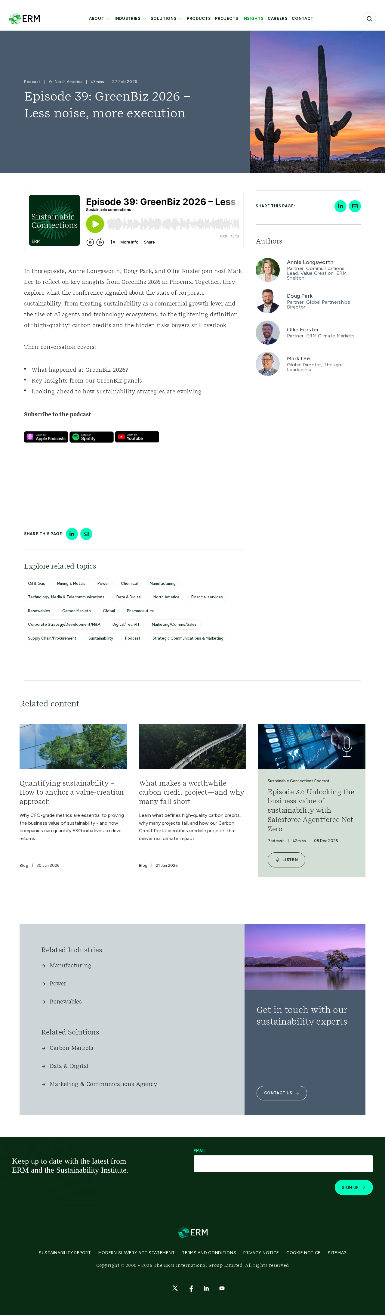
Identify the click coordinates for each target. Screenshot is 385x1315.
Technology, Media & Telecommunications (66, 597)
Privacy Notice (261, 1252)
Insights (252, 18)
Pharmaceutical (141, 611)
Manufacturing (163, 583)
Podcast (132, 638)
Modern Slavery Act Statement (136, 1252)
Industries (127, 18)
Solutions (163, 18)
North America (166, 597)
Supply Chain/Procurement (52, 638)
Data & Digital (128, 597)
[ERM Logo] (24, 18)
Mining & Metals (71, 583)
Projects (226, 18)
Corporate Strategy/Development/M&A (64, 624)
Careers (278, 18)
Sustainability (100, 638)
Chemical (129, 583)
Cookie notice (303, 1252)
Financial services (207, 597)
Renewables (39, 611)
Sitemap (337, 1252)
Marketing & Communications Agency (103, 1084)
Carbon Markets (76, 611)
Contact (302, 18)
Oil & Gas (36, 583)
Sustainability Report (65, 1252)
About (96, 18)
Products (199, 18)
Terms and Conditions (209, 1252)
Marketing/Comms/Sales (174, 624)
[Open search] (369, 18)
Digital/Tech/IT (126, 624)
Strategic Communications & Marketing (187, 638)
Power (103, 583)
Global (109, 611)
